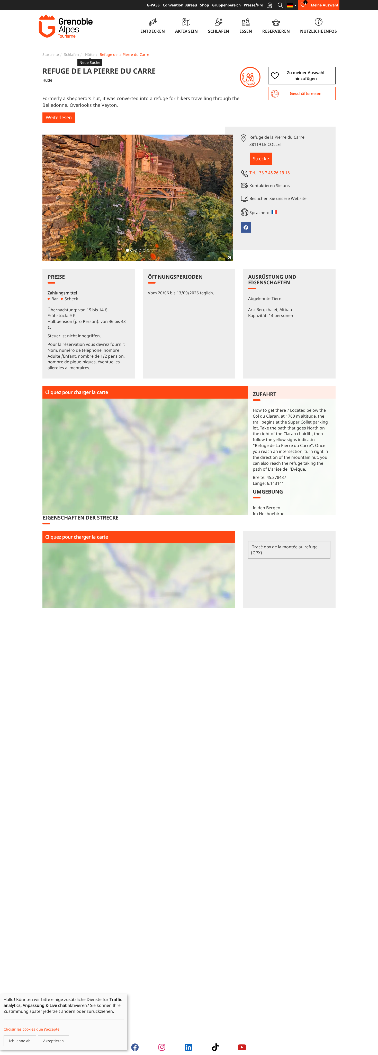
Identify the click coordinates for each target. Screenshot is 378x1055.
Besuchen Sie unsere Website (278, 198)
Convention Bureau (180, 5)
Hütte (90, 54)
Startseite (50, 54)
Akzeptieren (53, 1040)
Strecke (261, 158)
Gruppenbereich (226, 5)
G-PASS (153, 5)
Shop (204, 5)
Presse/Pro (253, 5)
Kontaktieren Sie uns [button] (269, 185)
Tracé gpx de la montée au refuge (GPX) (284, 550)
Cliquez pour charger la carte (76, 392)
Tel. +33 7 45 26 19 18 (269, 172)
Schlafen (71, 54)
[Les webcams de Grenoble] (270, 5)
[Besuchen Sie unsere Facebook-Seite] (246, 227)
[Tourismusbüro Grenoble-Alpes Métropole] (66, 26)
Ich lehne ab (20, 1040)
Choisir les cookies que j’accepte (31, 1029)
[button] (56, 198)
